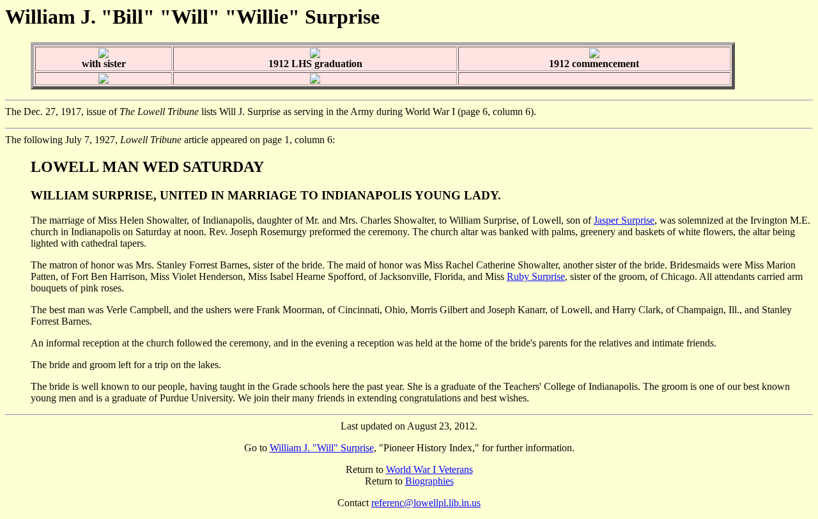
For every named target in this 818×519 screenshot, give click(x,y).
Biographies (429, 481)
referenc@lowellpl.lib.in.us (426, 502)
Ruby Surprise (536, 276)
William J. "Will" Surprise (322, 447)
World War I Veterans (429, 469)
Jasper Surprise (624, 220)
